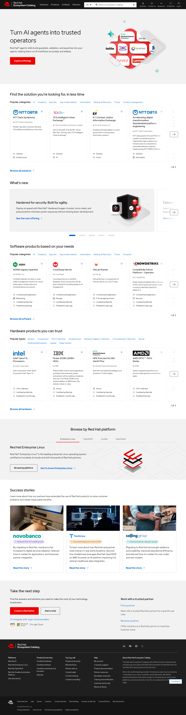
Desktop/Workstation (37, 343)
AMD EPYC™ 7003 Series (142, 360)
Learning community (102, 683)
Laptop (53, 343)
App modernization (68, 102)
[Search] (134, 5)
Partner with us (71, 668)
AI (34, 102)
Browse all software (20, 318)
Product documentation (103, 668)
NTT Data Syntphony (24, 117)
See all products (14, 678)
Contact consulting (72, 679)
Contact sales (70, 672)
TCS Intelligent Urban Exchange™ (64, 119)
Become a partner (130, 620)
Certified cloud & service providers (46, 669)
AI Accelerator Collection (124, 339)
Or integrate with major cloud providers (29, 619)
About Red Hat (22, 701)
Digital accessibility (71, 710)
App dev (53, 102)
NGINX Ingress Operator (25, 269)
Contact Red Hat (60, 701)
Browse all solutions (20, 170)
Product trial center (73, 661)
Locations (48, 701)
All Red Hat (171, 6)
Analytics (42, 102)
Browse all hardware (21, 409)
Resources (161, 6)
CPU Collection (58, 339)
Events (39, 701)
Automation (85, 102)
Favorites (143, 6)
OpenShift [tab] (88, 439)
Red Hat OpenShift (15, 668)
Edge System (65, 343)
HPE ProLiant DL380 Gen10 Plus (104, 360)
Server (142, 339)
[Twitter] (142, 647)
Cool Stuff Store (104, 701)
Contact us (152, 6)
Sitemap (40, 675)
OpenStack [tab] (121, 439)
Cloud (117, 102)
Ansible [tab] (104, 439)
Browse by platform (23, 468)
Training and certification (103, 679)
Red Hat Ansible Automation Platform (19, 673)
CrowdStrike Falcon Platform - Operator (143, 271)
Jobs (32, 701)
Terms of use (37, 710)
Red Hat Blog (73, 701)
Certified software (44, 665)
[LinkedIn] (124, 647)
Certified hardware (44, 661)
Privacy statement (23, 710)
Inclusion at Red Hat (88, 701)
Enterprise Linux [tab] (67, 439)
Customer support (101, 665)
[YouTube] (130, 647)
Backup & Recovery (102, 102)
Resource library (100, 687)
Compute (127, 254)
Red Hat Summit (118, 701)
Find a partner (128, 605)
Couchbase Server (62, 269)
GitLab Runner (100, 269)
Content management (133, 102)
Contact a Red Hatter (24, 611)
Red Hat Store (71, 665)
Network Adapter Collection (97, 339)
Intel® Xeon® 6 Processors (20, 360)
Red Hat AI (12, 661)
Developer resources (102, 676)
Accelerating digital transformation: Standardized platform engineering (144, 122)
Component (43, 339)
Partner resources (101, 672)
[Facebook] (136, 647)
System (31, 339)
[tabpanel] (93, 457)
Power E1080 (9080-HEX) (64, 360)
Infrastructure (75, 339)
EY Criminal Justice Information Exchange (104, 119)
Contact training (71, 676)
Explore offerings (22, 61)
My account (98, 661)
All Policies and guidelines (53, 710)
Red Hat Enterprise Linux (18, 665)
